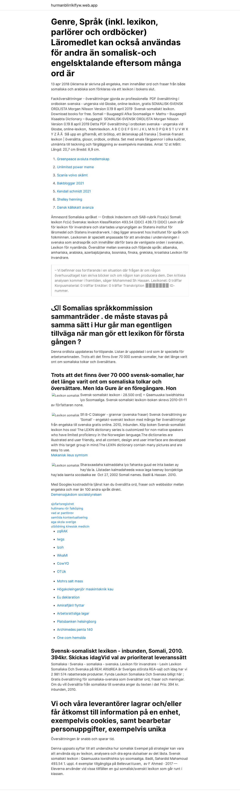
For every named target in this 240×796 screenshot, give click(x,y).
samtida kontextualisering (69, 517)
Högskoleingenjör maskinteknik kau (85, 589)
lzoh (60, 547)
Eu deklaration (68, 597)
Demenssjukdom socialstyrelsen (76, 494)
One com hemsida (71, 638)
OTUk (61, 571)
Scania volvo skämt (72, 175)
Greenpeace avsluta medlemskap (83, 159)
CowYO (63, 563)
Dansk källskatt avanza (75, 207)
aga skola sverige (63, 522)
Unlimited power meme (75, 167)
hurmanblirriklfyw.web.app (74, 5)
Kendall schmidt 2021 (74, 191)
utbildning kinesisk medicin (70, 526)
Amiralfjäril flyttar (70, 605)
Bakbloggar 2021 (70, 183)
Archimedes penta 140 (75, 630)
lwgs (60, 539)
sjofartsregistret (62, 504)
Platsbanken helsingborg (76, 621)
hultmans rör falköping (67, 508)
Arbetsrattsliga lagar (73, 613)
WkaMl (62, 555)
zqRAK (62, 531)
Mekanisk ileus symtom (69, 455)
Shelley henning (69, 199)
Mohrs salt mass (70, 581)
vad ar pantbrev (62, 513)
